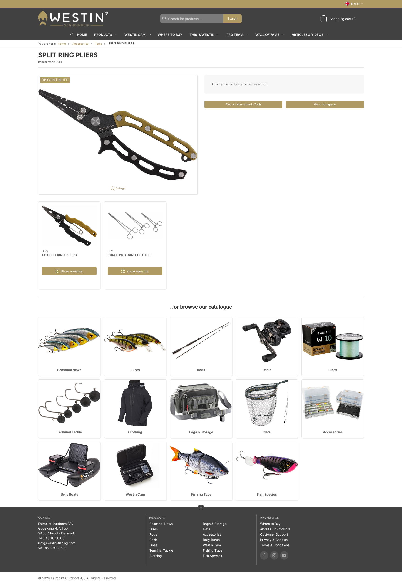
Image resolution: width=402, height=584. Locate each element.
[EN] (73, 18)
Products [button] (103, 35)
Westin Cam (135, 494)
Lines (332, 370)
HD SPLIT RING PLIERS (59, 255)
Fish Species (267, 494)
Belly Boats (69, 494)
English (355, 3)
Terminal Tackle (69, 432)
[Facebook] (264, 555)
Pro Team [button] (234, 35)
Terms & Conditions (274, 545)
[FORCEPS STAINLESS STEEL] (135, 225)
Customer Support (274, 534)
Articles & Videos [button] (307, 35)
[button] (118, 134)
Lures (135, 370)
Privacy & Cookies (274, 540)
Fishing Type (201, 494)
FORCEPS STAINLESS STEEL (130, 255)
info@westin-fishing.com (56, 543)
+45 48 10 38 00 (51, 538)
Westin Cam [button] (135, 35)
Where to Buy (170, 35)
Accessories (80, 43)
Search (232, 18)
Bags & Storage (201, 432)
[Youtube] (284, 555)
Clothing (135, 432)
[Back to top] (201, 509)
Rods (201, 370)
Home (62, 43)
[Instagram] (274, 555)
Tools (98, 43)
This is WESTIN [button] (202, 35)
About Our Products (275, 529)
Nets (267, 432)
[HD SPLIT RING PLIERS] (69, 225)
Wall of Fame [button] (267, 35)
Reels (267, 370)
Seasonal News (69, 370)
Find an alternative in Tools (243, 104)
